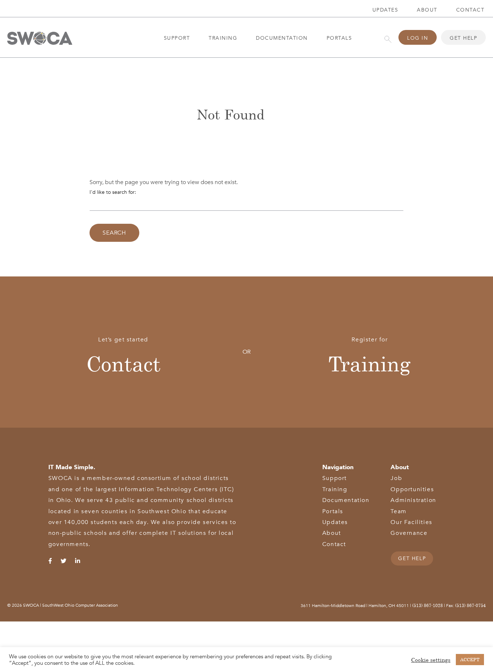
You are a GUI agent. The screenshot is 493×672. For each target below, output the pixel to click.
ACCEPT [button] (470, 659)
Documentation (282, 38)
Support (177, 38)
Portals (339, 38)
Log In (417, 38)
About (427, 9)
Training (223, 38)
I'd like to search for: (113, 192)
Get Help (463, 38)
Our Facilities (411, 522)
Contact (123, 363)
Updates (385, 9)
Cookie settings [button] (430, 659)
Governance (409, 533)
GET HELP (412, 558)
